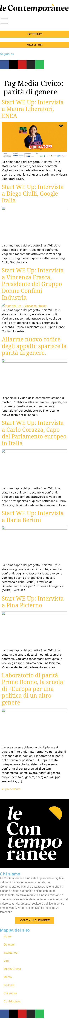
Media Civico (12, 969)
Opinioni (9, 944)
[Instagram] (31, 64)
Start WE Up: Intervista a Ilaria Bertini (33, 516)
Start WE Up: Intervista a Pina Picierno (33, 602)
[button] (34, 34)
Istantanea (10, 952)
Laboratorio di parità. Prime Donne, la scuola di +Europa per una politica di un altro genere (32, 688)
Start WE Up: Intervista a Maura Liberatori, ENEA (33, 108)
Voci (6, 960)
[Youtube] (22, 64)
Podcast (9, 985)
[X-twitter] (13, 64)
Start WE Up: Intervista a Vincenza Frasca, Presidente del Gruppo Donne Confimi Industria (33, 283)
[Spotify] (39, 64)
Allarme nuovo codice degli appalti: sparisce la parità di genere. (34, 346)
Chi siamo (10, 993)
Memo (8, 977)
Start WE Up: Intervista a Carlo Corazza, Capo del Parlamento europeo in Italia (34, 433)
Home (8, 936)
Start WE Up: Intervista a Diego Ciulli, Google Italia (33, 193)
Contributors (12, 1001)
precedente (11, 789)
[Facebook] (4, 64)
